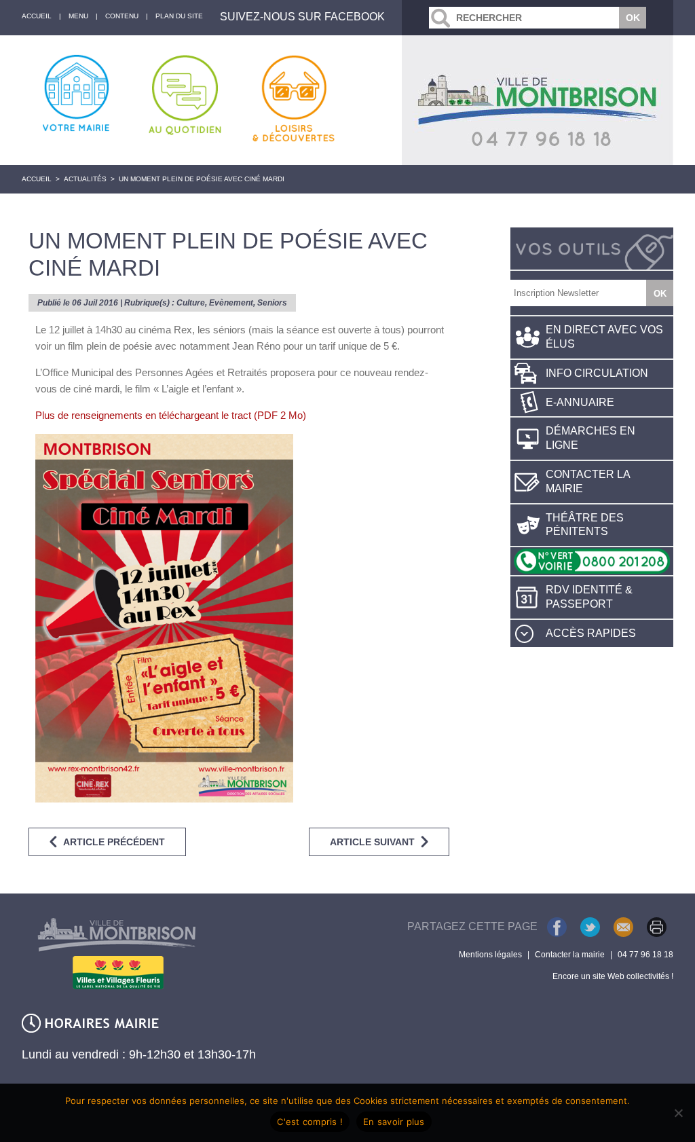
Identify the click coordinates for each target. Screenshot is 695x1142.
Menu (78, 16)
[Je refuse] (678, 1113)
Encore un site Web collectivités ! (612, 976)
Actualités (85, 179)
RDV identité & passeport (589, 597)
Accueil (37, 179)
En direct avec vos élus (604, 337)
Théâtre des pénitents (585, 525)
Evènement (231, 303)
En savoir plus (394, 1121)
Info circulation (597, 373)
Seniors (272, 303)
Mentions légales (490, 954)
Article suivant (372, 841)
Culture (190, 303)
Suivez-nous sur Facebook (302, 16)
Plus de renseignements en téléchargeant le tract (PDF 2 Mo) (170, 415)
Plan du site (179, 16)
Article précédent (114, 841)
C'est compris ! (310, 1121)
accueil (37, 16)
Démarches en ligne (590, 438)
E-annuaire (580, 402)
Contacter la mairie (588, 481)
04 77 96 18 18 (645, 954)
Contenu (121, 16)
